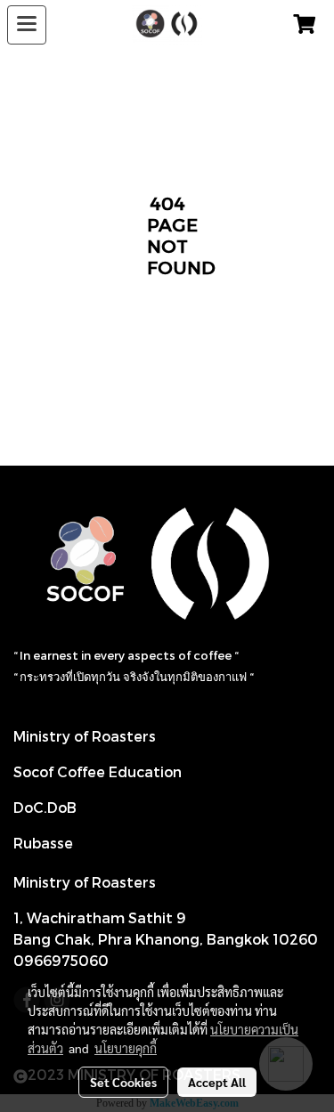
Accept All (217, 1082)
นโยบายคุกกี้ (125, 1048)
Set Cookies (123, 1082)
